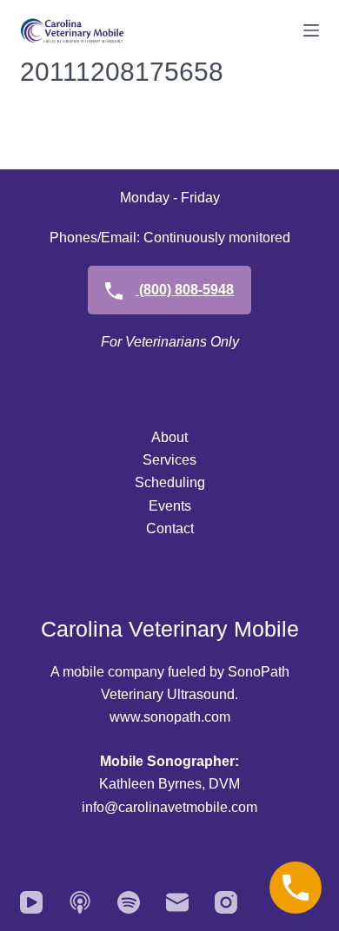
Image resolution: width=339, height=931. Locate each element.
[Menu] (311, 30)
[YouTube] (31, 902)
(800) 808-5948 (185, 289)
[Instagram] (226, 902)
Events (170, 506)
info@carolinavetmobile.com (169, 807)
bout (174, 437)
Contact (170, 528)
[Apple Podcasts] (80, 902)
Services (169, 459)
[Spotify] (128, 902)
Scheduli (162, 482)
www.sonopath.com (170, 717)
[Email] (177, 902)
